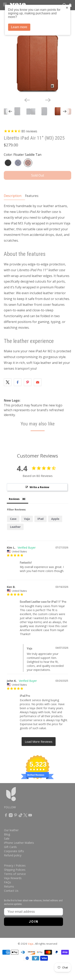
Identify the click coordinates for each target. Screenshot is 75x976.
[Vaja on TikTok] (20, 816)
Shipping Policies (14, 870)
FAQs (7, 882)
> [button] (39, 741)
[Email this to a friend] (37, 382)
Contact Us (11, 891)
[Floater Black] (8, 163)
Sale (6, 838)
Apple (55, 519)
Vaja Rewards (13, 878)
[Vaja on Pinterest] (15, 816)
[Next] (48, 100)
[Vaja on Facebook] (6, 816)
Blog (7, 834)
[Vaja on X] (25, 816)
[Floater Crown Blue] (18, 163)
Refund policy (12, 855)
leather (15, 527)
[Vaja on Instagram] (11, 816)
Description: (13, 196)
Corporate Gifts (14, 851)
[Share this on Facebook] (17, 382)
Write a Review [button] (39, 487)
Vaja (27, 519)
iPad (40, 519)
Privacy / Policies (15, 865)
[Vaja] (21, 796)
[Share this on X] (7, 382)
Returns (9, 886)
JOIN (33, 921)
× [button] (67, 7)
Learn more (19, 27)
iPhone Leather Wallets (19, 843)
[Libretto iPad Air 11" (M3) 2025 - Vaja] (37, 60)
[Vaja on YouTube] (30, 816)
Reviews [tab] (14, 499)
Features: (32, 196)
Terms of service (15, 874)
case (13, 519)
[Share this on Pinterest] (27, 382)
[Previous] (27, 100)
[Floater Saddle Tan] (28, 163)
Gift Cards (10, 847)
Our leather (11, 830)
